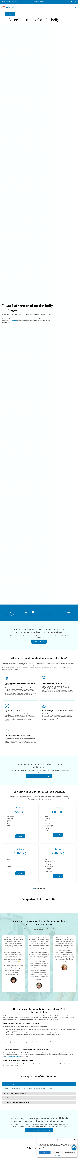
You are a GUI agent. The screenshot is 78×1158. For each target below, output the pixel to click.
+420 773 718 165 (39, 2)
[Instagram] (75, 2)
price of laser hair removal (12, 1056)
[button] (75, 1140)
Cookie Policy (57, 1155)
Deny (57, 1152)
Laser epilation (13, 320)
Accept (45, 1152)
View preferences (70, 1152)
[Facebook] (71, 2)
